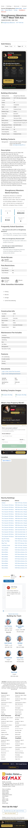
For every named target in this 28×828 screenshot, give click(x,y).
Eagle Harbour (18, 714)
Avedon (3, 502)
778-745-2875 (20, 661)
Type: (19, 46)
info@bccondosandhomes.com (17, 784)
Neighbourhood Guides (7, 794)
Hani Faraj (14, 672)
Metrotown (17, 734)
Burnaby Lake (18, 730)
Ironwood (3, 759)
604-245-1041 (8, 630)
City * (3, 439)
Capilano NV (4, 732)
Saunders (3, 754)
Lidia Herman (8, 657)
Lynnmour (3, 730)
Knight (2, 712)
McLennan (3, 752)
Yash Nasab (20, 657)
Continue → (14, 446)
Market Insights (5, 791)
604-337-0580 (20, 647)
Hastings (3, 714)
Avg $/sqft (4, 378)
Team (3, 797)
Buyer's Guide (5, 800)
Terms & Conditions (6, 789)
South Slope (18, 732)
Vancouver (16, 6)
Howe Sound (18, 712)
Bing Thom (4, 543)
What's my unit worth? (19, 81)
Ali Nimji (20, 643)
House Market (5, 796)
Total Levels (17, 382)
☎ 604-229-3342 (13, 57)
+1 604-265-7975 (5, 784)
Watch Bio (8, 632)
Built (16, 378)
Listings (15, 10)
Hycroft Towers (5, 538)
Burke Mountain (19, 757)
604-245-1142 (8, 647)
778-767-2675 (20, 631)
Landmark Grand (6, 545)
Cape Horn (17, 759)
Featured (4, 801)
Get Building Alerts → (7, 825)
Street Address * (6, 433)
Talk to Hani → (8, 80)
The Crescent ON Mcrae (8, 505)
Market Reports (8, 10)
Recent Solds (5, 803)
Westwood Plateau (19, 752)
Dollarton (3, 736)
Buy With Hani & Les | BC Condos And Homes (14, 810)
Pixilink (9, 786)
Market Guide (18, 8)
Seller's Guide (5, 799)
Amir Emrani (8, 643)
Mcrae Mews (5, 549)
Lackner (3, 757)
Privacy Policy (5, 790)
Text (23, 412)
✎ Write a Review (9, 581)
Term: (6, 46)
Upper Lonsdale (5, 734)
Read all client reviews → (14, 614)
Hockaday (17, 754)
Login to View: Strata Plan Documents (11, 371)
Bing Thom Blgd (5, 541)
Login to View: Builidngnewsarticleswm (11, 373)
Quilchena (3, 709)
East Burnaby (18, 736)
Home (2, 6)
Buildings (9, 6)
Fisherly (13, 786)
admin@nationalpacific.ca (19, 144)
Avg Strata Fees (5, 382)
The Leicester (5, 547)
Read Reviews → (13, 767)
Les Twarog (8, 626)
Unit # (22, 439)
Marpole (3, 707)
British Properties (19, 709)
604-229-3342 (15, 412)
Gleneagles (17, 707)
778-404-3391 (8, 661)
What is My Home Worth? (10, 813)
